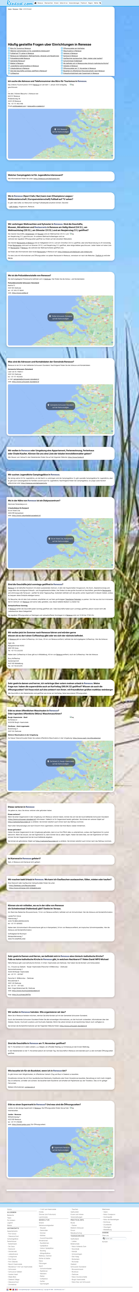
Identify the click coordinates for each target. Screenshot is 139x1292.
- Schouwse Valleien (14, 1272)
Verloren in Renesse (70, 53)
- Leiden (74, 1241)
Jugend (10, 1223)
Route (73, 1223)
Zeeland (73, 1264)
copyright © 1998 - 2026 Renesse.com (54, 1289)
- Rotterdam (75, 1259)
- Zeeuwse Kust (13, 1236)
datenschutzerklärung (37, 1289)
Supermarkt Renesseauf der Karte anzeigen (61, 1149)
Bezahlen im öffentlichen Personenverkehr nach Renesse (84, 71)
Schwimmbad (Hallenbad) (72, 61)
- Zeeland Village (13, 1279)
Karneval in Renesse (70, 56)
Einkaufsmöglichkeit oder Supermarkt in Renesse (81, 73)
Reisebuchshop (76, 1233)
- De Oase (11, 1246)
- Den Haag (75, 1256)
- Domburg (106, 1222)
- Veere (105, 1212)
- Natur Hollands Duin (78, 1246)
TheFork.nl (99, 255)
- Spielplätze (43, 1246)
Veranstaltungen (74, 3)
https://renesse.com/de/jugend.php (47, 178)
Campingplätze (12, 1239)
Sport (41, 1266)
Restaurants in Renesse (25, 243)
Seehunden (75, 1212)
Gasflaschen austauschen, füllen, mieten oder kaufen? (83, 58)
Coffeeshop (14, 73)
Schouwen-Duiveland (78, 1267)
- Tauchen (74, 1209)
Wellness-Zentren (45, 1256)
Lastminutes (43, 1217)
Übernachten (48, 3)
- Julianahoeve (12, 1254)
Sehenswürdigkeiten (46, 1225)
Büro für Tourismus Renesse (20, 48)
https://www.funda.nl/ (76, 457)
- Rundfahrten (44, 1243)
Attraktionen (29, 234)
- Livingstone (12, 1256)
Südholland (75, 1239)
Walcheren (106, 1209)
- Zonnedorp (11, 1284)
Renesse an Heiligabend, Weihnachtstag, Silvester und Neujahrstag (34, 56)
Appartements (12, 1231)
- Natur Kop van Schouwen (80, 1282)
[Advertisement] (123, 56)
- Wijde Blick (11, 1277)
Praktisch (84, 3)
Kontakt (105, 1242)
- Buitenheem (12, 1244)
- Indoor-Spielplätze (46, 1248)
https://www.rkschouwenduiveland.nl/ (26, 991)
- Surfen (42, 1281)
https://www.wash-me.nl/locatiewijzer (87, 738)
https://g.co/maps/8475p (21, 994)
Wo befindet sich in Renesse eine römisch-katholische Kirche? (86, 63)
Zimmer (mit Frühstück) (47, 1214)
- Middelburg (107, 1230)
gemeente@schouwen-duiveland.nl (26, 379)
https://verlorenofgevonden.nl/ (19, 822)
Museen (41, 234)
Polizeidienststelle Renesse (20, 58)
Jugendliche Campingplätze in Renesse (24, 66)
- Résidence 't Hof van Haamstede (19, 1267)
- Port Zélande (12, 1262)
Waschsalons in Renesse (72, 51)
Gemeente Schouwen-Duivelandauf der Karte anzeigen (62, 406)
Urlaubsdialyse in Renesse (19, 68)
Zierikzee (47, 279)
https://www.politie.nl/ (20, 293)
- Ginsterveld (12, 1251)
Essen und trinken (77, 1214)
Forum (73, 1230)
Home (9, 1209)
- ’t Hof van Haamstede (47, 1209)
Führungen (43, 1263)
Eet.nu (10, 258)
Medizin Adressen (77, 1228)
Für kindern (11, 1220)
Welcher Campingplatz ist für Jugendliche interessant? (30, 51)
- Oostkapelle (107, 1217)
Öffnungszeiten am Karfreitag (74, 48)
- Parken (74, 1225)
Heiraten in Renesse (70, 66)
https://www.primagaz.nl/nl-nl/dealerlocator (25, 888)
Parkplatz (73, 599)
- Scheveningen (76, 1254)
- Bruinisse (74, 1272)
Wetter (96, 3)
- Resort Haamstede (14, 1264)
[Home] (35, 3)
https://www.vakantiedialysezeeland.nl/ (26, 515)
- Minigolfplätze (44, 1253)
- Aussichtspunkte (45, 1238)
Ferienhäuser (11, 1241)
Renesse (40, 3)
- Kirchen (42, 1233)
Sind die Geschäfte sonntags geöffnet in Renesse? (28, 71)
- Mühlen (42, 1235)
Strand (56, 3)
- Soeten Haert (12, 1274)
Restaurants (40, 227)
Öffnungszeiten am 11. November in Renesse (79, 68)
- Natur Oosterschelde (79, 1277)
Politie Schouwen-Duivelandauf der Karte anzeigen (61, 317)
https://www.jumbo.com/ (21, 1124)
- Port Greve (11, 1234)
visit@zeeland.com (19, 106)
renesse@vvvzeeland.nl (35, 106)
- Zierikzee (74, 1274)
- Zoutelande (107, 1225)
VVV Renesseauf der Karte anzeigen (60, 130)
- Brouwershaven (77, 1269)
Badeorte (10, 1215)
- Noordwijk (75, 1249)
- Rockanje (74, 1262)
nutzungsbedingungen (24, 1289)
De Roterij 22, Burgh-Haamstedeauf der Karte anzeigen (62, 762)
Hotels (41, 1212)
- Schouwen (11, 1269)
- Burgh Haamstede (78, 1279)
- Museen (42, 1228)
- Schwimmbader (45, 1268)
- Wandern (42, 1274)
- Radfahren (43, 1271)
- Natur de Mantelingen (110, 1219)
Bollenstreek (75, 1244)
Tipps (9, 1218)
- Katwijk (74, 1251)
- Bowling (42, 1251)
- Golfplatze (43, 1279)
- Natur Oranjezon (108, 1214)
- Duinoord (11, 1249)
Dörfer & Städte (44, 1258)
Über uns (105, 1235)
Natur (41, 1261)
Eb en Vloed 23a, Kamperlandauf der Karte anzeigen (62, 540)
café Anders (13, 207)
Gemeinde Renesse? (17, 61)
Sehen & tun (64, 3)
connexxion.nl (30, 1087)
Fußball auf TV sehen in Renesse (22, 53)
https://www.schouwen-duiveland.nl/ (25, 382)
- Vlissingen (106, 1227)
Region (90, 3)
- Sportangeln (44, 1284)
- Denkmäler (43, 1230)
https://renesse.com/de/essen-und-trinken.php (75, 252)
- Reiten (42, 1276)
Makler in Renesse (16, 63)
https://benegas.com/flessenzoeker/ (22, 885)
